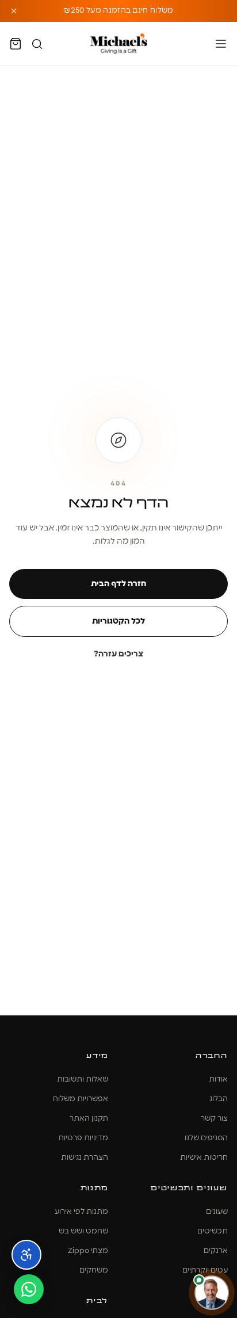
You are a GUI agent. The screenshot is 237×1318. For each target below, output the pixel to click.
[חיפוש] (37, 44)
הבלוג (218, 1099)
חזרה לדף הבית (118, 584)
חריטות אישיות (204, 1158)
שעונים (217, 1212)
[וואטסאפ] (29, 1289)
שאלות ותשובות (82, 1079)
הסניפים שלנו (206, 1138)
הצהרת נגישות (84, 1158)
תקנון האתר (89, 1118)
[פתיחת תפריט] (220, 43)
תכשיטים (212, 1231)
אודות (218, 1079)
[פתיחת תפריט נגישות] (26, 1255)
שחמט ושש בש (83, 1231)
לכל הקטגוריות (118, 621)
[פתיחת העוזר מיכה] (212, 1293)
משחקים (93, 1270)
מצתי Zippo (88, 1251)
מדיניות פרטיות (83, 1138)
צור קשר (214, 1118)
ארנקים (216, 1251)
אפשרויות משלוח (80, 1099)
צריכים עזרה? (118, 654)
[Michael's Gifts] (118, 43)
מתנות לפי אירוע (81, 1212)
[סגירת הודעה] (14, 11)
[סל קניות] (15, 43)
